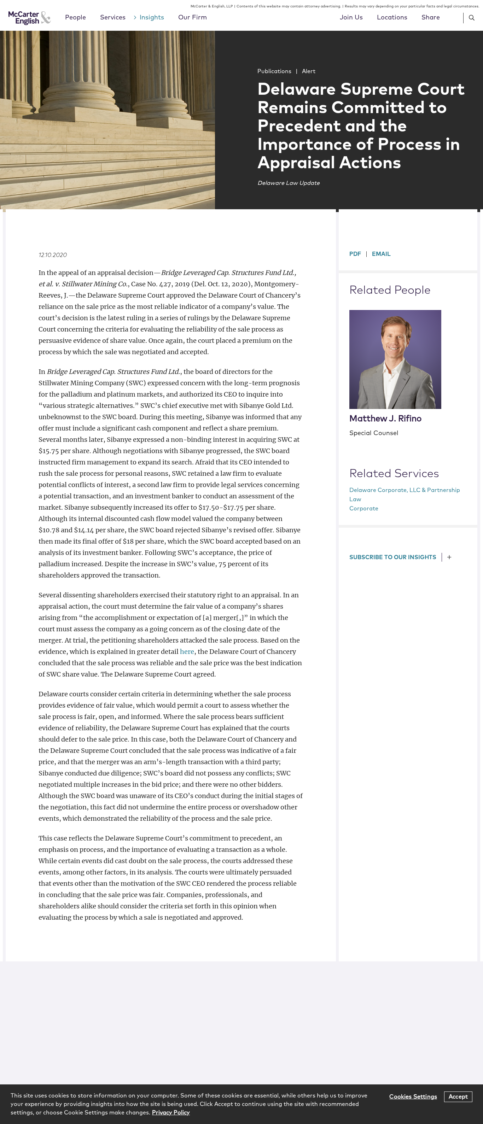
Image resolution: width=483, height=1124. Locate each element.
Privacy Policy (171, 1113)
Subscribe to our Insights (392, 557)
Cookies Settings (413, 1096)
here (187, 652)
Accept (458, 1096)
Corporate (363, 508)
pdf (355, 254)
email (381, 254)
